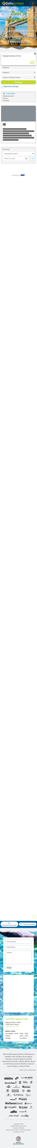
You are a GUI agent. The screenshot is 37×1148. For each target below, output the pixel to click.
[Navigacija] (32, 3)
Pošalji (9, 968)
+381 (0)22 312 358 (11, 1026)
